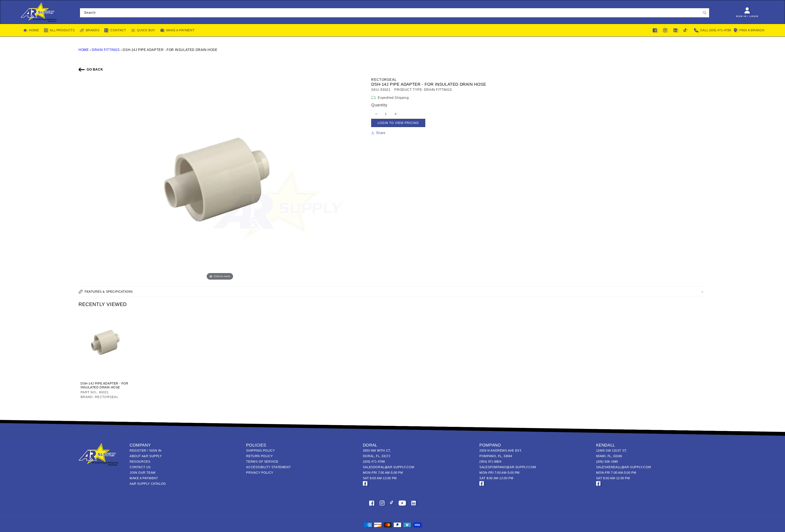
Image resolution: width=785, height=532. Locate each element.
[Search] (704, 12)
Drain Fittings (106, 50)
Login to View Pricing (398, 123)
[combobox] (394, 12)
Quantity (379, 105)
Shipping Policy (260, 450)
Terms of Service (262, 461)
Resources (140, 461)
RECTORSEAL (384, 79)
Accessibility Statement (268, 467)
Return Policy (259, 456)
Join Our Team (143, 472)
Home (83, 50)
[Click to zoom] (220, 178)
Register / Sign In (145, 450)
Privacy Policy (259, 472)
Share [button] (380, 133)
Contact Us (140, 467)
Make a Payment (144, 478)
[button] (392, 292)
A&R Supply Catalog (148, 483)
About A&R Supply (146, 456)
